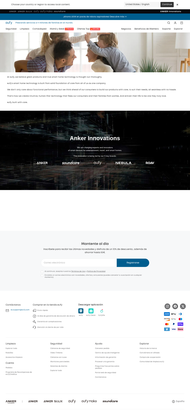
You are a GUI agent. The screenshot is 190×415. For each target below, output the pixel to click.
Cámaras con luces (58, 357)
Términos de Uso (78, 271)
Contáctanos (100, 377)
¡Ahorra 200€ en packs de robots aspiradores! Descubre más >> (95, 16)
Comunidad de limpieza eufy (152, 361)
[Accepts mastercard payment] (167, 324)
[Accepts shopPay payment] (180, 324)
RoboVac (9, 353)
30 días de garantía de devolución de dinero (56, 316)
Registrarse (133, 263)
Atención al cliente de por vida (50, 327)
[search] (168, 22)
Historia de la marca (148, 348)
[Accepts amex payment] (167, 314)
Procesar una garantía (104, 361)
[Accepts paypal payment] (174, 324)
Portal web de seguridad (105, 372)
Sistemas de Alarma (58, 366)
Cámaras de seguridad (60, 348)
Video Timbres (56, 353)
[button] (177, 4)
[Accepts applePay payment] (174, 314)
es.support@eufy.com (20, 310)
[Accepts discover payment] (167, 319)
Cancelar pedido (102, 348)
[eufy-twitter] (183, 306)
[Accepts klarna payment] (180, 329)
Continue (167, 4)
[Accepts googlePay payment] (174, 319)
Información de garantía (105, 357)
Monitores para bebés (59, 361)
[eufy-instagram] (167, 306)
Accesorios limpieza (14, 357)
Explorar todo (11, 348)
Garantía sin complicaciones (49, 321)
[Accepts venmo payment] (167, 329)
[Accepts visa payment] (174, 329)
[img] (180, 319)
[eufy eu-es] (10, 23)
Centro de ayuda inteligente (107, 353)
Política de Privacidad (96, 271)
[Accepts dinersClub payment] (180, 314)
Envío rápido (42, 310)
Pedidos (9, 368)
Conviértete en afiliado (150, 353)
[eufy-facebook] (175, 306)
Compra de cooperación (150, 357)
